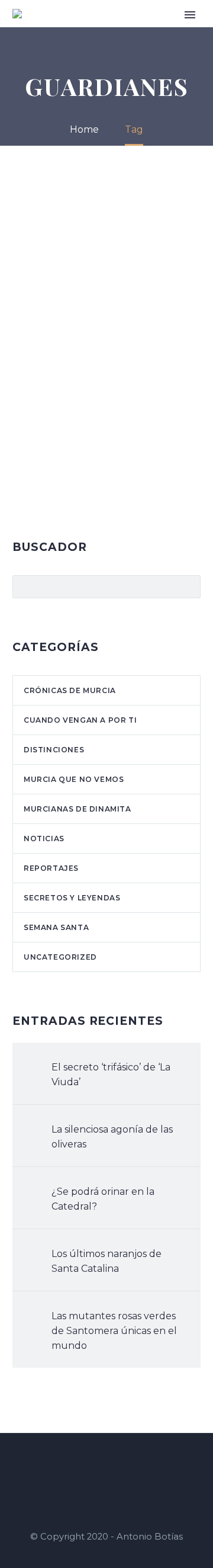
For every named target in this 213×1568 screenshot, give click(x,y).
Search (188, 586)
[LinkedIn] (106, 1465)
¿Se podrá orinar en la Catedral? (102, 1199)
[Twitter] (122, 1465)
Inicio (114, 31)
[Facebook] (91, 1465)
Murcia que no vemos (74, 779)
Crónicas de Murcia (70, 690)
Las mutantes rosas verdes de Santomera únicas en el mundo (114, 1330)
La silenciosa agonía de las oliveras (112, 1137)
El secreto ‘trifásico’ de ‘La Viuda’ (110, 1075)
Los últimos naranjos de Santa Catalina (106, 1261)
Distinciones (54, 749)
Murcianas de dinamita (77, 808)
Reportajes (51, 868)
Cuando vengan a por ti (80, 720)
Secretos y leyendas (72, 897)
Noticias (44, 838)
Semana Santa (56, 927)
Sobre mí (155, 31)
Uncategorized (60, 957)
